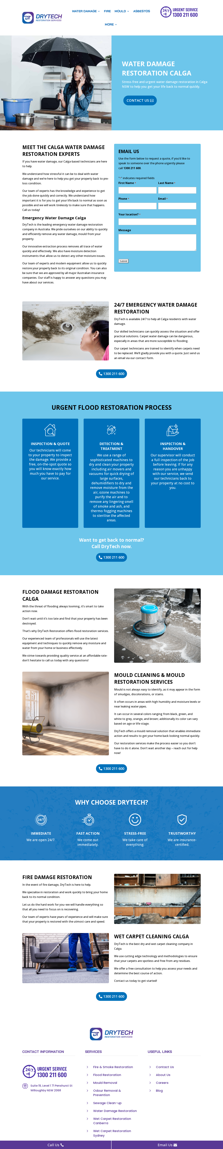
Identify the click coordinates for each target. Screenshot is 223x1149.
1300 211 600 (132, 168)
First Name (127, 183)
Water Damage (84, 11)
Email (163, 199)
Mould (120, 11)
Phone (123, 199)
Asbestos (141, 11)
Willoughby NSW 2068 (45, 1090)
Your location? (129, 214)
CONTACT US (138, 100)
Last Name (166, 183)
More (109, 24)
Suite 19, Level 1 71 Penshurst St (51, 1086)
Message (124, 230)
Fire (107, 11)
